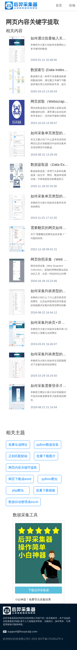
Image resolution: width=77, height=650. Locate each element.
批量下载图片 (46, 456)
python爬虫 (49, 479)
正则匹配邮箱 (17, 456)
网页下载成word (19, 479)
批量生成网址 (17, 444)
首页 (59, 5)
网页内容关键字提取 (22, 467)
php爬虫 (18, 490)
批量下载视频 (45, 490)
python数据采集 (48, 444)
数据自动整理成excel (23, 502)
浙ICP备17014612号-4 (50, 638)
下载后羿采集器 (38, 590)
